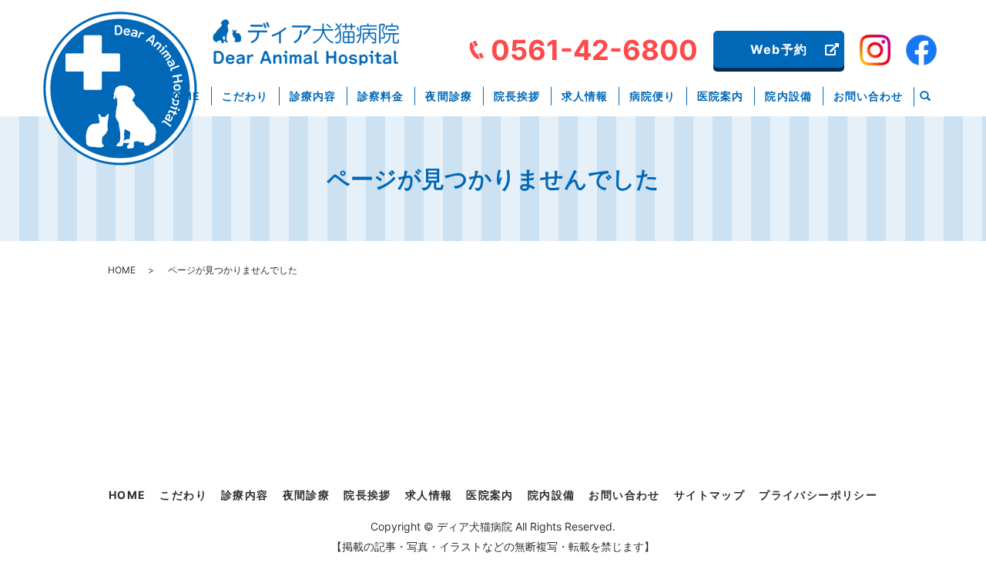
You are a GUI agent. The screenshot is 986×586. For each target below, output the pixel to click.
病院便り (652, 95)
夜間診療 (448, 95)
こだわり (245, 95)
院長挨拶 (517, 95)
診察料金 (380, 95)
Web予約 (778, 49)
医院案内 (720, 95)
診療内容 (313, 95)
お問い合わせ (868, 95)
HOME (182, 95)
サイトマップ (709, 494)
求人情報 (585, 95)
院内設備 (788, 95)
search (925, 96)
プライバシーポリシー (818, 494)
